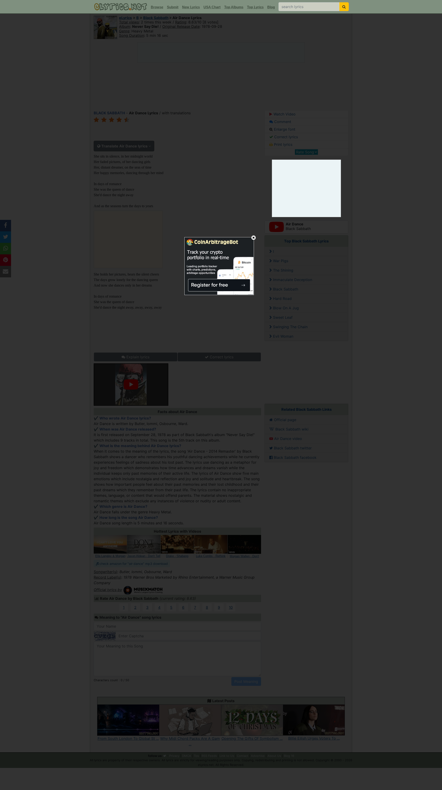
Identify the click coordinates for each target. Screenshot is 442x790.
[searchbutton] (344, 6)
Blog (271, 7)
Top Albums (233, 7)
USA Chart (212, 7)
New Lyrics (191, 7)
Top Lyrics (255, 7)
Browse (157, 7)
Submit (172, 7)
